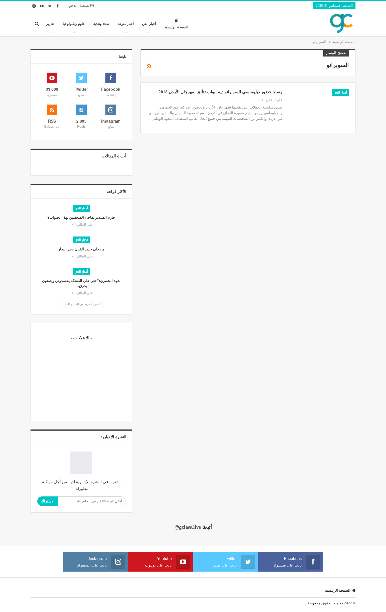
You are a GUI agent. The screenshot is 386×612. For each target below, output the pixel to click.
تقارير (50, 24)
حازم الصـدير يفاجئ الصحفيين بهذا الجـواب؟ (81, 217)
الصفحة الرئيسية (176, 27)
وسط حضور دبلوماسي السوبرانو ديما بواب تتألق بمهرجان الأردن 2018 (220, 92)
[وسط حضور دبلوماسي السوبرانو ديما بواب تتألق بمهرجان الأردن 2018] (319, 108)
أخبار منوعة (126, 24)
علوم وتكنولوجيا (74, 24)
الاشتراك (48, 501)
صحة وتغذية (101, 24)
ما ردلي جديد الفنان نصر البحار (81, 249)
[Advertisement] (81, 379)
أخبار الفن (149, 24)
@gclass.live (187, 527)
